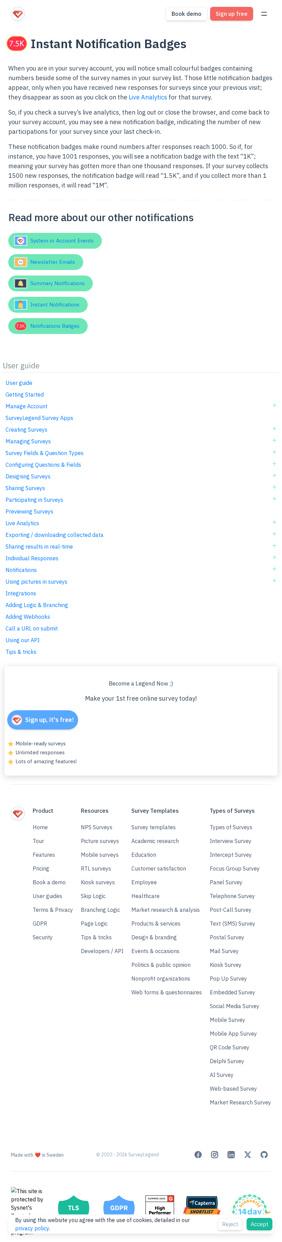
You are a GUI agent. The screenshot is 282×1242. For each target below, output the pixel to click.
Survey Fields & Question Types (45, 453)
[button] (53, 882)
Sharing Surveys (25, 488)
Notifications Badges (53, 326)
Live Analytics (148, 97)
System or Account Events (61, 240)
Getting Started (25, 394)
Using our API (23, 640)
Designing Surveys (28, 476)
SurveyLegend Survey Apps (39, 417)
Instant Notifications (53, 304)
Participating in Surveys (34, 499)
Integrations (21, 593)
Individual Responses (32, 558)
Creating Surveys (26, 429)
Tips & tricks (21, 651)
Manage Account (26, 406)
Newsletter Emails (51, 262)
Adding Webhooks (28, 616)
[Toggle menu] (264, 14)
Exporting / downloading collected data (55, 534)
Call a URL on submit (32, 628)
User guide (19, 382)
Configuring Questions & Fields (43, 464)
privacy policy (32, 1228)
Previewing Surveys (29, 511)
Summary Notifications (56, 283)
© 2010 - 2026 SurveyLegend (127, 1155)
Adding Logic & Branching (37, 605)
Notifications (21, 569)
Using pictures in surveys (36, 581)
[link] (198, 1155)
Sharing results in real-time (39, 546)
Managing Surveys (28, 441)
